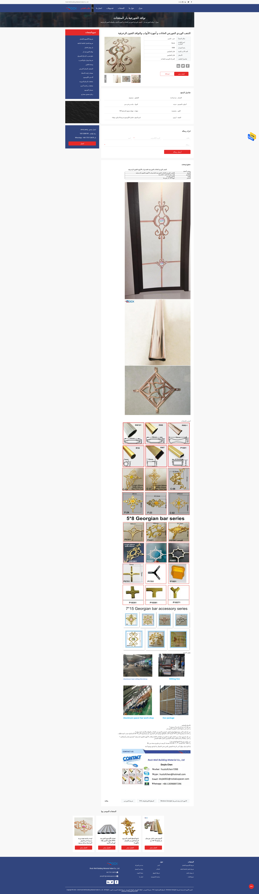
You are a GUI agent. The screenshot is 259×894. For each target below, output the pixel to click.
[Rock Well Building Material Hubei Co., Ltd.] (71, 8)
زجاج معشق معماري (87, 94)
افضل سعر (181, 74)
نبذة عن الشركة (139, 865)
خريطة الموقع (156, 873)
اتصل (82, 144)
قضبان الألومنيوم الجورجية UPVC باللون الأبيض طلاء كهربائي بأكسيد (107, 841)
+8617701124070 (88, 137)
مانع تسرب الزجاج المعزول (85, 56)
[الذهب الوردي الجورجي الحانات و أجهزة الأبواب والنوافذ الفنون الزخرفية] (122, 55)
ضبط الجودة (140, 873)
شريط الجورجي (128, 801)
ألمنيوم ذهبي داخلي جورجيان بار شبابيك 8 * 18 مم (153, 839)
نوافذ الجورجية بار (149, 22)
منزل (157, 22)
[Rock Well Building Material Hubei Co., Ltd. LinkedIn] (185, 2)
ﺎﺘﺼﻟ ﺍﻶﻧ (167, 74)
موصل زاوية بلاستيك (87, 73)
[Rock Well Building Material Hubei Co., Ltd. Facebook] (191, 2)
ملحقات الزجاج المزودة (86, 81)
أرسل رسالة (177, 152)
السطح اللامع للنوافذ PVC (146, 801)
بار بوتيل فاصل (88, 47)
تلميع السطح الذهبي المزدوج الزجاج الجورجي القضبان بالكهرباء (130, 841)
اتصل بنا (141, 877)
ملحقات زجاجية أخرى (86, 86)
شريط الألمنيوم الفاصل (86, 39)
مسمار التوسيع (89, 90)
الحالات (158, 869)
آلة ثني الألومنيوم (88, 77)
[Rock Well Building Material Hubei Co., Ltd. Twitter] (188, 2)
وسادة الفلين (89, 64)
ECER (136, 891)
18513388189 (84, 133)
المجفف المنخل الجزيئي (86, 69)
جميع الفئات (191, 877)
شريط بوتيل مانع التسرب (86, 60)
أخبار (158, 865)
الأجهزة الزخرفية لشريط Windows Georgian (173, 801)
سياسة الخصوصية (155, 877)
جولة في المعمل (139, 869)
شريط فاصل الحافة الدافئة (85, 43)
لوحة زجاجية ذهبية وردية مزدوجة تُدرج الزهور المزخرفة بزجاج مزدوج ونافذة (85, 841)
